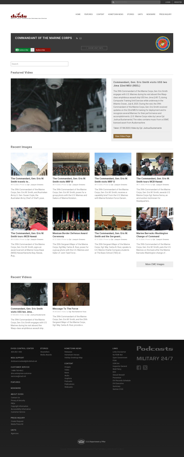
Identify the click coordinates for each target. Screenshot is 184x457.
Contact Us (15, 398)
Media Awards (46, 355)
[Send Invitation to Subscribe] (80, 38)
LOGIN (167, 2)
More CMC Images (154, 264)
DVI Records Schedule (122, 381)
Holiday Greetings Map (74, 358)
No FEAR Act (118, 355)
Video (67, 370)
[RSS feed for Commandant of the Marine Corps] (77, 38)
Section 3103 (118, 389)
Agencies (15, 433)
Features (88, 14)
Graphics (68, 378)
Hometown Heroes (72, 355)
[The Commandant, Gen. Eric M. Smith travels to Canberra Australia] (29, 165)
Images (68, 367)
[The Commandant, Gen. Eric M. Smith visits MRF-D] (71, 165)
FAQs (13, 403)
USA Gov (116, 363)
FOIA (114, 361)
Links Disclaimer (119, 352)
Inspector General (120, 366)
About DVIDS (17, 394)
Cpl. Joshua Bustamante (150, 128)
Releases (68, 352)
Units (140, 14)
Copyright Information (19, 406)
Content (100, 14)
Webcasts (69, 387)
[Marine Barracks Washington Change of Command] (154, 219)
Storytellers (44, 352)
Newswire (150, 14)
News (67, 373)
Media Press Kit (17, 424)
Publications (69, 384)
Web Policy (117, 369)
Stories (130, 14)
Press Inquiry (165, 14)
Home (78, 14)
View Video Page (122, 136)
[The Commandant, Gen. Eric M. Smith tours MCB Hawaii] (154, 165)
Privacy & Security (18, 401)
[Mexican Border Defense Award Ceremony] (71, 219)
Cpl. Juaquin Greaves (35, 185)
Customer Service (18, 412)
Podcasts (68, 381)
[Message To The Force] (71, 295)
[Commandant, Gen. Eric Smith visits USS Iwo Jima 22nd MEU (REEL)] (29, 295)
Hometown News (115, 14)
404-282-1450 (16, 352)
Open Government (120, 358)
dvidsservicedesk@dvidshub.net (24, 361)
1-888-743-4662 (17, 371)
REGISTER (178, 2)
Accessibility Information (21, 409)
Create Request (17, 421)
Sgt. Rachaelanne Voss (77, 312)
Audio (67, 376)
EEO (114, 372)
